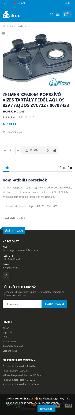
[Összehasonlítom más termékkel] (54, 150)
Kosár (6, 327)
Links (67, 3)
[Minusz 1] (5, 150)
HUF (5, 3)
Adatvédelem (9, 341)
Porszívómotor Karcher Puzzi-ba (19, 366)
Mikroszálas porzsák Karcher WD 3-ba (22, 375)
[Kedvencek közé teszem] (47, 150)
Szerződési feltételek (13, 346)
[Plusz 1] (18, 150)
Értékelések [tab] (66, 168)
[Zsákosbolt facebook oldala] (6, 275)
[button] (52, 14)
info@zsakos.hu (11, 267)
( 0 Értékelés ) (26, 117)
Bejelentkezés (10, 350)
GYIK (5, 336)
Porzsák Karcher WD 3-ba (16, 370)
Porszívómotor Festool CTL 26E (19, 379)
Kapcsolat (8, 332)
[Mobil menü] (58, 14)
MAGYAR (21, 3)
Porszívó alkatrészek (20, 25)
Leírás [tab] (6, 168)
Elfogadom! (46, 408)
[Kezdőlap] (4, 25)
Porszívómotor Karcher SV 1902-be (21, 384)
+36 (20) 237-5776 (11, 258)
